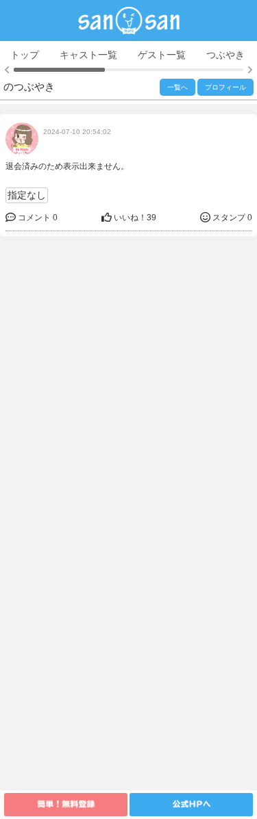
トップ (24, 54)
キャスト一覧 (88, 54)
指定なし (27, 195)
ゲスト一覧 (162, 54)
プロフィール (225, 87)
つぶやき (225, 54)
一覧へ (177, 87)
